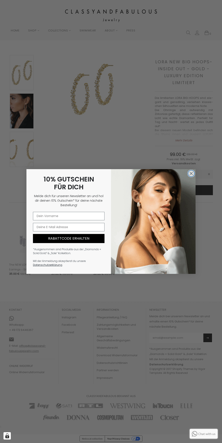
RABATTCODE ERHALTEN (68, 238)
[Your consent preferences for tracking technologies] (7, 436)
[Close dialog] (191, 173)
